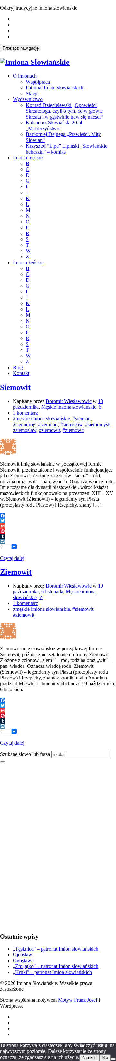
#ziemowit (73, 430)
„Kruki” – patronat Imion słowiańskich (52, 972)
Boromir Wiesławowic (69, 401)
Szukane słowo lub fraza (25, 754)
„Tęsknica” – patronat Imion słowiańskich (55, 949)
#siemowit (49, 430)
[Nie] (113, 1059)
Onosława (23, 960)
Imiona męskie (28, 157)
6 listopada (52, 591)
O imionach (25, 76)
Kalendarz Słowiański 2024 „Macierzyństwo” (54, 125)
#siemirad (48, 424)
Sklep (31, 93)
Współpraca (38, 82)
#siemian (81, 418)
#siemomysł (97, 424)
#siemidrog (24, 424)
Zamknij (89, 1057)
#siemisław (71, 424)
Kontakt (21, 373)
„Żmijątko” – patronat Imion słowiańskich (55, 966)
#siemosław (24, 430)
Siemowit (15, 387)
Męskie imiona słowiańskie (68, 407)
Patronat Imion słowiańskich (54, 87)
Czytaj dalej (12, 558)
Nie (105, 1057)
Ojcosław (22, 954)
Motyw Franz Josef (77, 1000)
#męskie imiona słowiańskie (41, 418)
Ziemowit (16, 572)
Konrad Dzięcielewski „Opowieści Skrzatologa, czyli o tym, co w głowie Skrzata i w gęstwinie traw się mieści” (64, 111)
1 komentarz (25, 413)
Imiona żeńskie (28, 262)
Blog (18, 367)
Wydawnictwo (28, 99)
